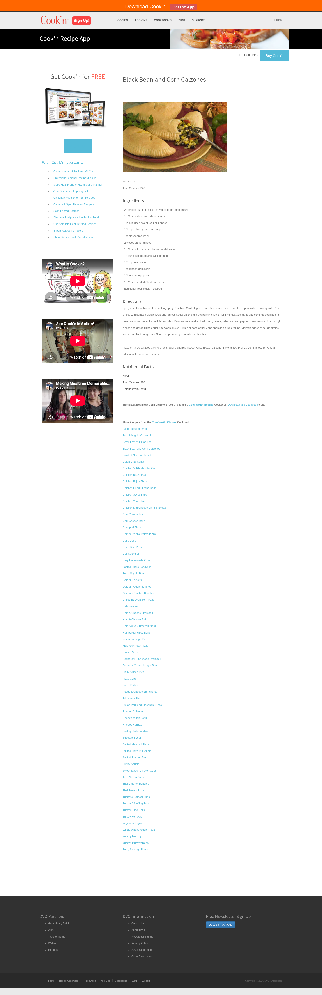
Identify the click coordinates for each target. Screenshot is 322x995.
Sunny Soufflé (131, 764)
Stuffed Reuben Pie (134, 757)
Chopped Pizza (132, 527)
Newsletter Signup (142, 936)
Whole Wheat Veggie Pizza (139, 829)
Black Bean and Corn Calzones (141, 448)
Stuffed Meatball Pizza (136, 744)
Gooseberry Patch (59, 923)
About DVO (138, 930)
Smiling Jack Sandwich (136, 731)
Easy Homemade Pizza (136, 560)
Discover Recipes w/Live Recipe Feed (76, 217)
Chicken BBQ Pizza (134, 474)
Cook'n (122, 20)
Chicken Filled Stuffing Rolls (139, 488)
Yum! (181, 20)
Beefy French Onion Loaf (137, 442)
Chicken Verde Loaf (134, 501)
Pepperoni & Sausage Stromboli (142, 658)
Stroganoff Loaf (132, 737)
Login (278, 20)
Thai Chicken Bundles (136, 783)
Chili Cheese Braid (134, 514)
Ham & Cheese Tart (134, 619)
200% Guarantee (141, 949)
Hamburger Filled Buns (136, 632)
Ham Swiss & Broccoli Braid (139, 626)
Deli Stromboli (131, 553)
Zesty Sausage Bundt (135, 849)
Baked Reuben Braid (135, 428)
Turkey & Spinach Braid (137, 796)
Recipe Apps (89, 980)
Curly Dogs (129, 540)
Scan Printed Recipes (66, 210)
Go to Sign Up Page (220, 924)
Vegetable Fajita (132, 823)
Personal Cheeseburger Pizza (141, 665)
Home (51, 980)
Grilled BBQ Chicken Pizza (138, 599)
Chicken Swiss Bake (135, 494)
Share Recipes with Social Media (73, 237)
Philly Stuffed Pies (133, 672)
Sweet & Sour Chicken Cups (139, 770)
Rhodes (53, 949)
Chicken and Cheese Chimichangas (144, 507)
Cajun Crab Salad (133, 461)
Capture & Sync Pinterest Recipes (73, 204)
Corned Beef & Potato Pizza (139, 534)
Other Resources (141, 956)
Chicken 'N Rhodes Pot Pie (139, 468)
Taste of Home (56, 936)
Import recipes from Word (68, 230)
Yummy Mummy (132, 836)
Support (198, 20)
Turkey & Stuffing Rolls (136, 803)
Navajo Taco (130, 652)
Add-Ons (141, 20)
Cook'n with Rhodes (164, 422)
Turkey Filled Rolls (134, 810)
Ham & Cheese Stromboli (138, 612)
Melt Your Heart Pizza (135, 645)
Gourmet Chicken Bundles (138, 593)
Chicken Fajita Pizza (135, 481)
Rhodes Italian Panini (135, 718)
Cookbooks (163, 20)
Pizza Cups (129, 678)
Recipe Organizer (68, 980)
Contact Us (138, 923)
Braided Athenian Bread (137, 455)
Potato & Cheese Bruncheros (140, 691)
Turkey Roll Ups (132, 816)
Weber (52, 943)
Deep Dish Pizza (133, 547)
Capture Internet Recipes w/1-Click (74, 171)
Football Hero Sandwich (137, 566)
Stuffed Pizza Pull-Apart (137, 750)
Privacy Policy (139, 943)
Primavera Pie (131, 698)
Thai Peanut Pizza (133, 790)
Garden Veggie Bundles (137, 586)
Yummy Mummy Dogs (136, 843)
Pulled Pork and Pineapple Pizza (142, 704)
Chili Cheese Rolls (134, 520)
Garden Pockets (132, 580)
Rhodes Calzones (133, 711)
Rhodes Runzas (132, 724)
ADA (51, 930)
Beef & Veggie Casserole (137, 435)
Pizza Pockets (131, 685)
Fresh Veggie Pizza (134, 573)
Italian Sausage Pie (134, 639)
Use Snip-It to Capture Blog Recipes (74, 224)
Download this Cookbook (243, 404)
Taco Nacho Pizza (133, 777)
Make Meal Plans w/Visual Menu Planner (77, 184)
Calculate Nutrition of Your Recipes (74, 197)
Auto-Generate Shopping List (70, 191)
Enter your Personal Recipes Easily (74, 178)
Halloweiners (130, 606)
